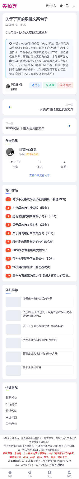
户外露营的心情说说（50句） (31, 208)
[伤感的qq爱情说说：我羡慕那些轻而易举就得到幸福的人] (13, 315)
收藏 (51, 85)
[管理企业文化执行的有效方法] (13, 357)
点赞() (67, 85)
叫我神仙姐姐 (17, 86)
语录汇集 (13, 24)
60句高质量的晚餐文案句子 (30, 250)
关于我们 (11, 424)
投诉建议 (11, 404)
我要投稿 (11, 397)
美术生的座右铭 (32, 367)
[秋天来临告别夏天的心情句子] (13, 343)
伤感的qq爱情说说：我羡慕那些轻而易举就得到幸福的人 (47, 313)
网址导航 (11, 417)
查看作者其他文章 (39, 175)
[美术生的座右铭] (13, 371)
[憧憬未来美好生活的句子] (13, 302)
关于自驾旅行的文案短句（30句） (34, 233)
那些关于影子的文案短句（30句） (34, 258)
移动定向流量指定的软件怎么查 (32, 241)
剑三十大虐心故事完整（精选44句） (44, 326)
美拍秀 (37, 460)
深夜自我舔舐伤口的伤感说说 (31, 267)
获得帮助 (11, 411)
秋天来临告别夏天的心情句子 (40, 339)
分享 (37, 85)
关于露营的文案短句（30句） (31, 224)
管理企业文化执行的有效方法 (40, 353)
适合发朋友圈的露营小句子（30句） (35, 216)
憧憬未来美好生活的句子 (37, 298)
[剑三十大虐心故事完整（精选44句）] (13, 329)
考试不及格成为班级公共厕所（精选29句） (40, 199)
